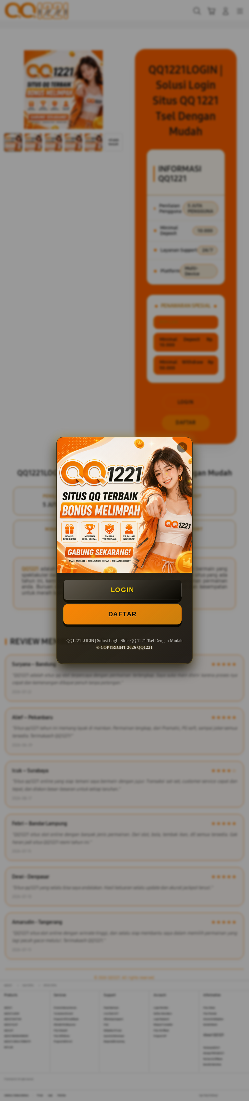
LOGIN (122, 589)
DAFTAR (122, 614)
